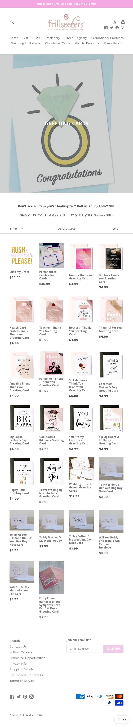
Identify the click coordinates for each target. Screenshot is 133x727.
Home (14, 38)
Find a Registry (75, 38)
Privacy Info (18, 663)
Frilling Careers (21, 652)
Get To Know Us (87, 43)
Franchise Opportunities (27, 658)
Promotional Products (107, 38)
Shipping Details (22, 669)
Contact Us (18, 646)
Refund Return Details (26, 675)
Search (15, 641)
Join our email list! (79, 640)
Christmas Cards (57, 43)
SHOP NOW (31, 38)
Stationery (52, 38)
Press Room (113, 43)
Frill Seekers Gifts (31, 715)
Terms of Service (22, 681)
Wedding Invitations (26, 43)
